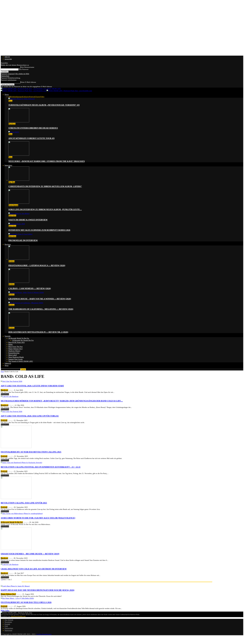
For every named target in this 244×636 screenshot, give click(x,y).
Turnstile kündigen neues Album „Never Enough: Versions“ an (44, 105)
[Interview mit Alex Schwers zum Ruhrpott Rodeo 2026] (16, 224)
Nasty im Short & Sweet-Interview (28, 220)
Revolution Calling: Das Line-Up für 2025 (24, 503)
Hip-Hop (11, 182)
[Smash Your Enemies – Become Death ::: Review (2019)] (16, 549)
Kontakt (7, 624)
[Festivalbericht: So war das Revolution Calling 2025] (16, 447)
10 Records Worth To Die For (18, 338)
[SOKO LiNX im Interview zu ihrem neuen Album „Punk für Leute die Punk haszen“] (18, 203)
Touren (37, 97)
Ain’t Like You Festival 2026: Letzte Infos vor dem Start (32, 386)
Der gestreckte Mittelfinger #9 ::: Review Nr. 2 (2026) (38, 332)
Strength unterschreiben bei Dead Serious (33, 128)
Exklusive (25, 97)
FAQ (6, 626)
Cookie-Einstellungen (44, 634)
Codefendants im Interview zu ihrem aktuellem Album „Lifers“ (45, 186)
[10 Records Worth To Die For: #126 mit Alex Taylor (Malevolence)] (22, 513)
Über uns (7, 56)
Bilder (10, 344)
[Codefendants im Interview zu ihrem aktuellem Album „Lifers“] (18, 180)
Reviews (8, 244)
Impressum (8, 630)
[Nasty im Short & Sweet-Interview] (19, 213)
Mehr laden (5, 610)
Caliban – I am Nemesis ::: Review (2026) (29, 288)
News (7, 95)
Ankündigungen (16, 97)
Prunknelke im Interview (23, 240)
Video (42, 97)
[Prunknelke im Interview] (20, 234)
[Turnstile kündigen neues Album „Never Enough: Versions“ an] (21, 99)
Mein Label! (12, 355)
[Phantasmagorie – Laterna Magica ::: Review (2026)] (18, 259)
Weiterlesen (5, 394)
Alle (9, 97)
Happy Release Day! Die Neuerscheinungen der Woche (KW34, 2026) (37, 590)
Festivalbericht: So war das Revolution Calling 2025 (31, 452)
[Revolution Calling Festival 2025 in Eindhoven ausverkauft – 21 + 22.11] (21, 462)
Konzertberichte (13, 353)
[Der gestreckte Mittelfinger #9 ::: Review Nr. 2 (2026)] (18, 326)
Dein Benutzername (27, 67)
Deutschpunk (13, 205)
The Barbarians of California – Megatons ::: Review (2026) (40, 309)
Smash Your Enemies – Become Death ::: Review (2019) (30, 554)
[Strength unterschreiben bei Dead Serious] (18, 122)
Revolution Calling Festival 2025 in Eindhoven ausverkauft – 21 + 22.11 (40, 467)
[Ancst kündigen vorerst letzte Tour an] (13, 132)
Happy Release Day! (15, 349)
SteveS (10, 456)
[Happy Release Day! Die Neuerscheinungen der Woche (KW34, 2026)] (15, 586)
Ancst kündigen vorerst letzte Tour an (31, 138)
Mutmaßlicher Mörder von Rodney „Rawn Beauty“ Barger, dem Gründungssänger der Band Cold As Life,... (62, 401)
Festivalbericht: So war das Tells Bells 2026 (26, 602)
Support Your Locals (15, 359)
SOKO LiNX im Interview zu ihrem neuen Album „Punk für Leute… (45, 209)
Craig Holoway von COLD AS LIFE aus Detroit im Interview (34, 569)
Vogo (10, 558)
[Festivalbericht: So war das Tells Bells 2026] (17, 598)
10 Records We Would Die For (23, 340)
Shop (6, 365)
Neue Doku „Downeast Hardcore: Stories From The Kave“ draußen (46, 161)
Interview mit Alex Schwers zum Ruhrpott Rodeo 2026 (39, 230)
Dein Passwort (23, 69)
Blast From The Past (15, 347)
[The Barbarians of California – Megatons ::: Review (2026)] (25, 303)
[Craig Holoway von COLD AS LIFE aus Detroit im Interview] (9, 564)
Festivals (32, 97)
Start (2, 371)
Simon (10, 420)
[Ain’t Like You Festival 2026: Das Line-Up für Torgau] (11, 411)
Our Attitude (9, 620)
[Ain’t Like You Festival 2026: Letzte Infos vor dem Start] (11, 381)
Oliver (11, 405)
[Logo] (24, 91)
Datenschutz (5, 76)
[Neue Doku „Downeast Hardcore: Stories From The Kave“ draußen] (18, 155)
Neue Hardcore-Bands (16, 357)
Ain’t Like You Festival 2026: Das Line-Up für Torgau (30, 416)
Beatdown (4, 405)
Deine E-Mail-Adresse (28, 82)
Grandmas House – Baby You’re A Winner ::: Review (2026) (39, 299)
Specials (7, 336)
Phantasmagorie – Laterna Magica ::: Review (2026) (36, 265)
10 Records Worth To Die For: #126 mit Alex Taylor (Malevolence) (38, 518)
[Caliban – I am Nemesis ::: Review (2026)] (18, 282)
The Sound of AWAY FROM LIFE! (20, 361)
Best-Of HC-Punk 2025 (16, 342)
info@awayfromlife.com (18, 616)
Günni (10, 390)
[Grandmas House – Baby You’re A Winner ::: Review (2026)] (26, 292)
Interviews (8, 165)
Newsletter (8, 59)
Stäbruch (8, 363)
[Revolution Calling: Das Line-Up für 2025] (16, 498)
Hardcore (12, 124)
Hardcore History (14, 351)
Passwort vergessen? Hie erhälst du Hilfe (15, 74)
